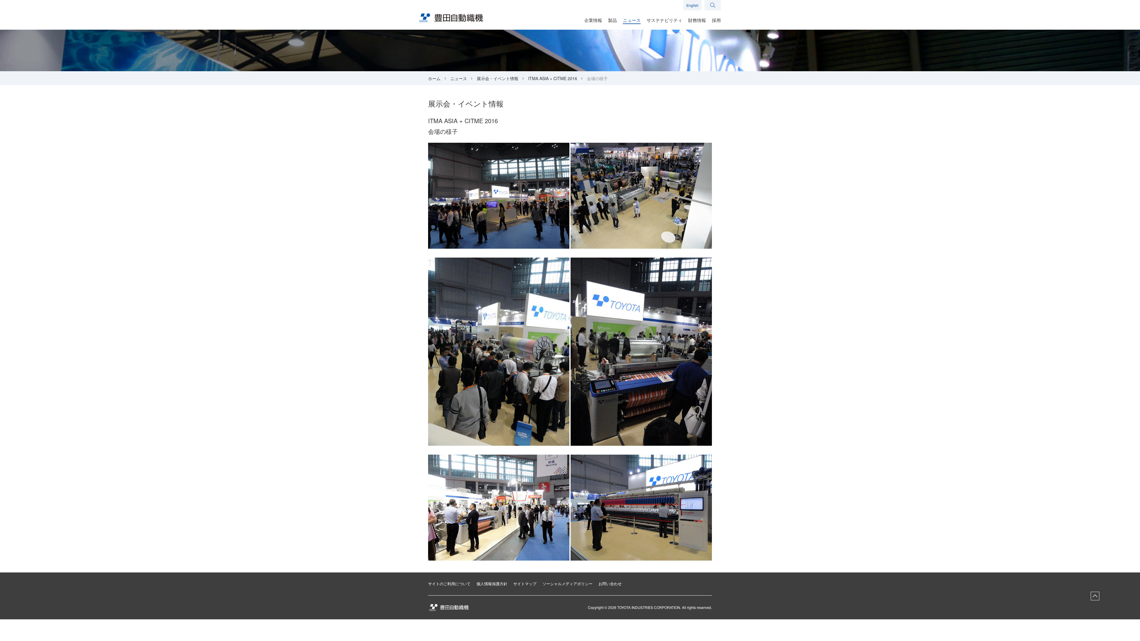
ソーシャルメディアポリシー (567, 584)
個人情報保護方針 (491, 584)
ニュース (458, 78)
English (692, 5)
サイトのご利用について (449, 584)
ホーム (434, 78)
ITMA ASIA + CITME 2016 (552, 78)
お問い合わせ (610, 584)
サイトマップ (524, 584)
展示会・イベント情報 (497, 78)
